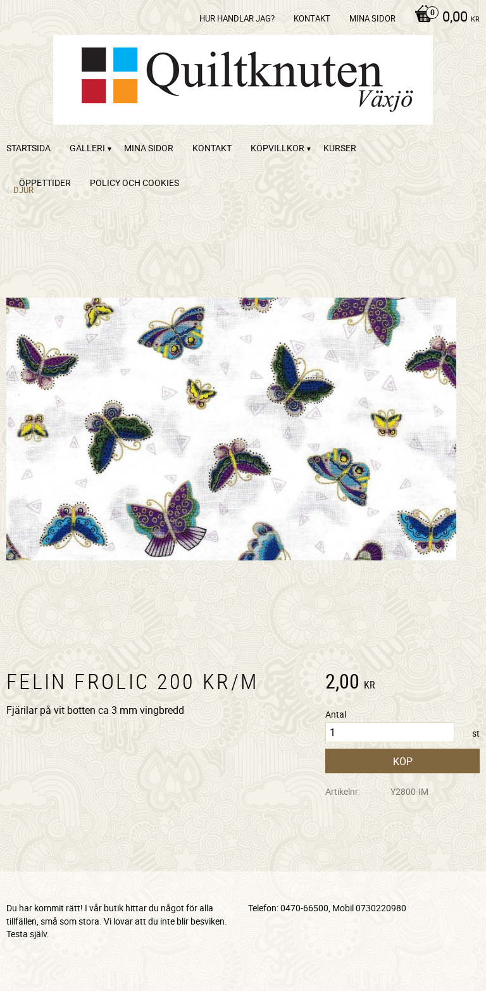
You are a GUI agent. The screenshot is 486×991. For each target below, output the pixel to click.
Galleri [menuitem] (87, 148)
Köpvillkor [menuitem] (277, 148)
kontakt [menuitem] (312, 18)
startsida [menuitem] (28, 148)
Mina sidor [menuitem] (372, 18)
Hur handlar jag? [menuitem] (237, 18)
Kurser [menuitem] (339, 148)
